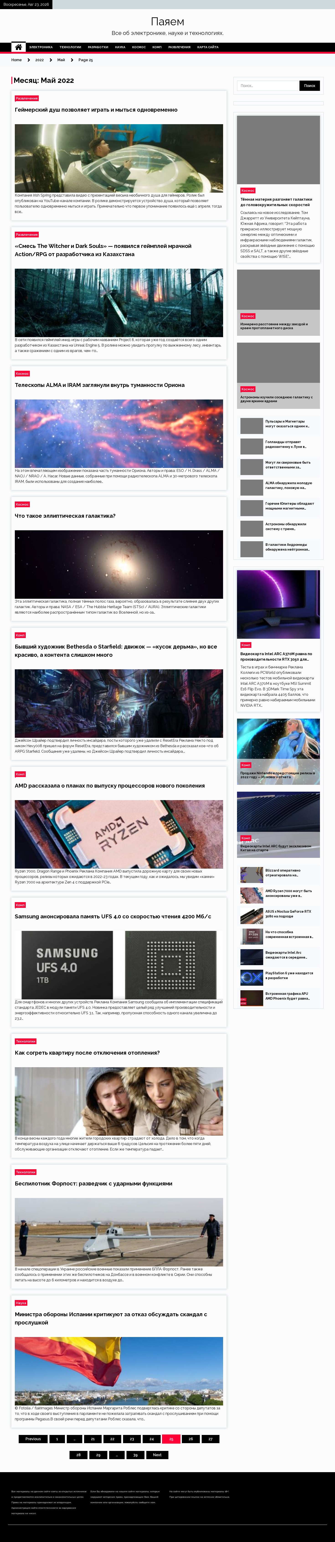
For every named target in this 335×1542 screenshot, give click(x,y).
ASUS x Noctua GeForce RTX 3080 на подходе (288, 914)
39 (135, 1455)
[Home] (18, 47)
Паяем (167, 21)
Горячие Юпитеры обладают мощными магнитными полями (289, 506)
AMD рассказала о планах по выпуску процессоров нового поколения (110, 785)
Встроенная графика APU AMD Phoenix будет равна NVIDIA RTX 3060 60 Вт (286, 996)
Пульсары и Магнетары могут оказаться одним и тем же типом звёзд (286, 424)
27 (211, 1439)
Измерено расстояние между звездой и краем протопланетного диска (274, 326)
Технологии (70, 47)
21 (93, 1439)
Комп (157, 47)
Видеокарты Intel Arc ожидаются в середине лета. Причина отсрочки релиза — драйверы (285, 955)
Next (157, 1455)
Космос (139, 47)
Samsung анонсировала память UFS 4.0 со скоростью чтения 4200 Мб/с (113, 916)
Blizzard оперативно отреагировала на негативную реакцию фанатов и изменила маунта (289, 873)
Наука (120, 47)
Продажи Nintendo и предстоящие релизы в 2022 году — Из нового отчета (277, 775)
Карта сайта (208, 47)
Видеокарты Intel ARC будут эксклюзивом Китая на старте (275, 848)
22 (112, 1439)
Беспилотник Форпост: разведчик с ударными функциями (93, 1183)
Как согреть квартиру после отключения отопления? (87, 1052)
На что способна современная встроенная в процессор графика (288, 934)
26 (191, 1439)
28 (78, 1455)
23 (132, 1439)
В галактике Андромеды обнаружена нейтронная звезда (286, 547)
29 (98, 1455)
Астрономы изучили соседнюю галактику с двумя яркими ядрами (276, 399)
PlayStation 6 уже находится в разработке (289, 975)
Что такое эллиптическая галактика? (65, 515)
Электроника (41, 47)
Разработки (98, 47)
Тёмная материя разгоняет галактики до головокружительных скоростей (276, 202)
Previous (33, 1439)
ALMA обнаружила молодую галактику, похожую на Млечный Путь (288, 485)
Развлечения (179, 47)
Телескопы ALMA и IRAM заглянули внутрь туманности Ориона (100, 385)
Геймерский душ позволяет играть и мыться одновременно (96, 109)
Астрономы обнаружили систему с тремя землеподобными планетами (285, 526)
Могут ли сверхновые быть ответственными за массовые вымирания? (288, 465)
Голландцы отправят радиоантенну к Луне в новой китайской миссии (286, 444)
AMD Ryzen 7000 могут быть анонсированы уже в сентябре (288, 893)
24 (151, 1439)
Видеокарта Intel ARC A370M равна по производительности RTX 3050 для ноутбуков (276, 657)
